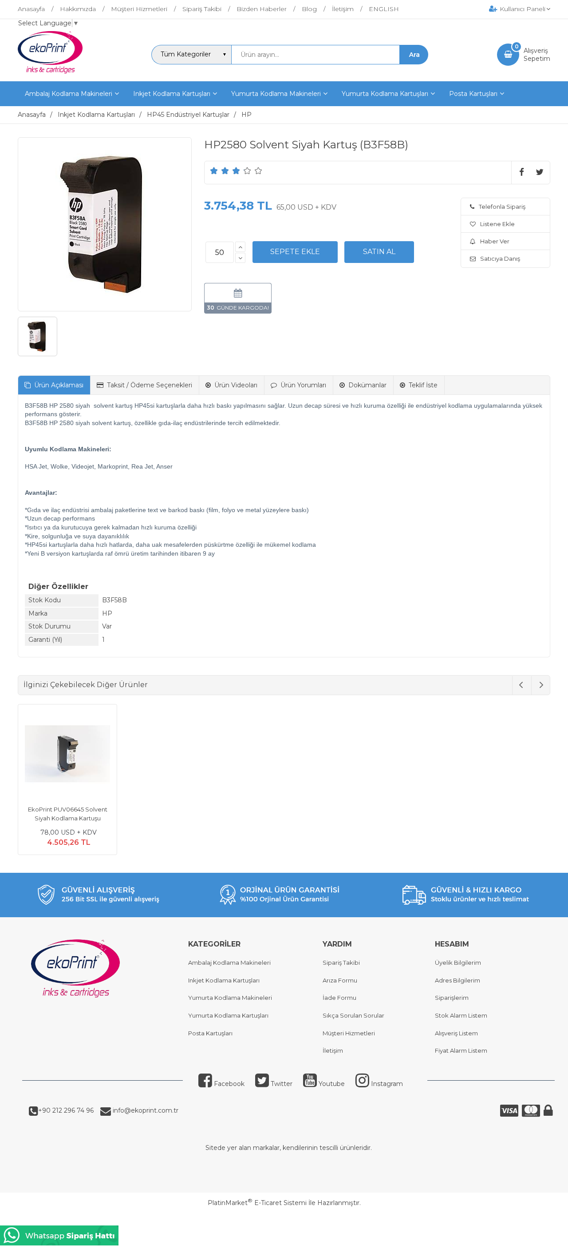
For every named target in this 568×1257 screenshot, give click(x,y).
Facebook (229, 1084)
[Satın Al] (379, 252)
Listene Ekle (497, 223)
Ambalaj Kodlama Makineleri (229, 962)
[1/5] (214, 170)
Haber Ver (494, 241)
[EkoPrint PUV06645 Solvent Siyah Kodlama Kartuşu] (67, 755)
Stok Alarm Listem (461, 1015)
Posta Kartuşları (210, 1033)
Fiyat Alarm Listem (461, 1050)
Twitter (281, 1084)
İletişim (333, 1050)
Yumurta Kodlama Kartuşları (228, 1015)
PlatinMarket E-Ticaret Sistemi (257, 1203)
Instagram (387, 1084)
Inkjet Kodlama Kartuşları (224, 980)
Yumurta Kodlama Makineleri (230, 997)
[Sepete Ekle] (295, 252)
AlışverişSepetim (537, 55)
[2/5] (220, 170)
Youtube (332, 1084)
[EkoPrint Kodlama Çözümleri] (50, 73)
